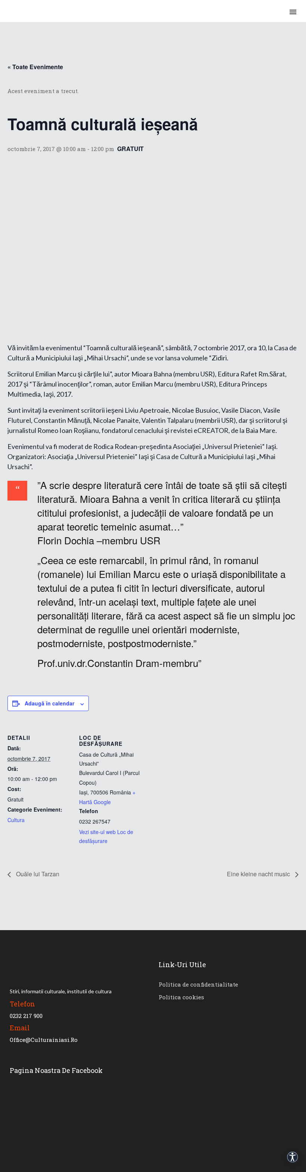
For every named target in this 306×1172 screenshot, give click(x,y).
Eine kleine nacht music (259, 874)
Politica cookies (181, 997)
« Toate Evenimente (35, 66)
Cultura (16, 820)
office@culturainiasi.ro (44, 1039)
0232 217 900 (26, 1015)
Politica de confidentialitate (198, 984)
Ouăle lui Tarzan (37, 874)
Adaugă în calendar (49, 703)
